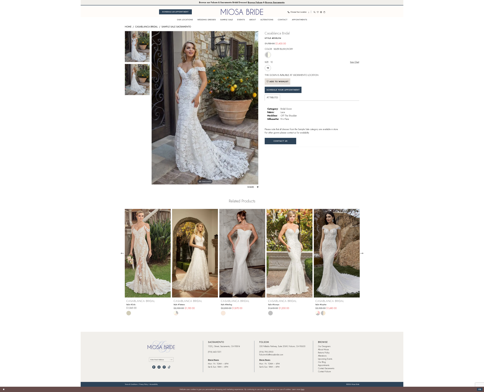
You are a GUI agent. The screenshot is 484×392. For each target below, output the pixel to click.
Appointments (323, 365)
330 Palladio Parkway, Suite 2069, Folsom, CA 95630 (282, 346)
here (302, 389)
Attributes (272, 97)
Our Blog (322, 362)
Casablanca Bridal (146, 26)
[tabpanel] (137, 47)
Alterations (322, 355)
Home (128, 26)
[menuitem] (175, 11)
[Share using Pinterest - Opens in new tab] (257, 187)
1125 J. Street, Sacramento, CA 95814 (224, 346)
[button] (321, 12)
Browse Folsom (255, 2)
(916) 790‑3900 (266, 351)
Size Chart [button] (354, 62)
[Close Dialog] (4, 389)
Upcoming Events (325, 358)
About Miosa (323, 349)
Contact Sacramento (326, 368)
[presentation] (148, 253)
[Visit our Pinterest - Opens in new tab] (164, 367)
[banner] (242, 12)
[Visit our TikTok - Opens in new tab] (169, 367)
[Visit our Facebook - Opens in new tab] (153, 367)
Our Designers (324, 346)
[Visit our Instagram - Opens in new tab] (159, 367)
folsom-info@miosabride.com (271, 354)
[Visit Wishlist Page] (317, 12)
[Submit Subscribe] (171, 359)
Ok (479, 389)
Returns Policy (323, 352)
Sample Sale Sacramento (176, 26)
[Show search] (314, 12)
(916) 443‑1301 (214, 351)
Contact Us (281, 141)
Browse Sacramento (274, 2)
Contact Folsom (324, 371)
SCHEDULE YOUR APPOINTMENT (283, 89)
